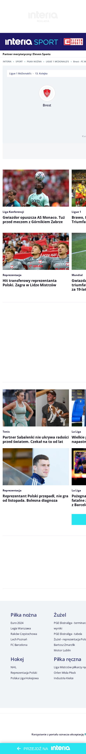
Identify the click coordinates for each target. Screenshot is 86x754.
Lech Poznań (19, 639)
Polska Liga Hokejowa (24, 678)
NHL (14, 667)
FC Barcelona (19, 645)
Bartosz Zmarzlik (64, 645)
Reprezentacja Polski (24, 673)
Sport (19, 61)
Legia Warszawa (21, 628)
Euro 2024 (17, 623)
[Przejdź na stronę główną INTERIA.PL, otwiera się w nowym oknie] (18, 41)
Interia (7, 61)
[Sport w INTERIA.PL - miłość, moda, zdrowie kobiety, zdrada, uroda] (46, 41)
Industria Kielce (63, 678)
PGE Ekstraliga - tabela (68, 634)
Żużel (60, 614)
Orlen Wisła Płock (65, 673)
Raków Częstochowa (24, 634)
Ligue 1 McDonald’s (57, 61)
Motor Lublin (62, 650)
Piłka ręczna (67, 659)
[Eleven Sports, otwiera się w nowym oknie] (73, 41)
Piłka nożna (34, 61)
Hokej (17, 659)
